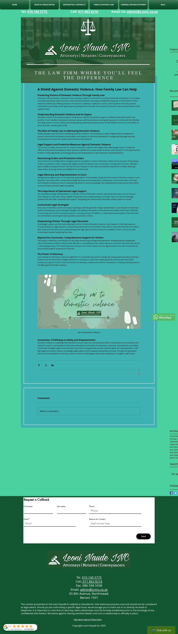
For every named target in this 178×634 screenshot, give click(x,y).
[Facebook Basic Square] (171, 493)
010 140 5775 (37, 11)
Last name (61, 506)
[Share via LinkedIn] (52, 365)
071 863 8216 (88, 11)
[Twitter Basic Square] (175, 493)
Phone (91, 506)
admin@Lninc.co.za (142, 11)
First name (28, 506)
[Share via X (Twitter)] (45, 365)
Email (26, 519)
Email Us (118, 11)
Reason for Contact (97, 519)
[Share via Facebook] (39, 365)
